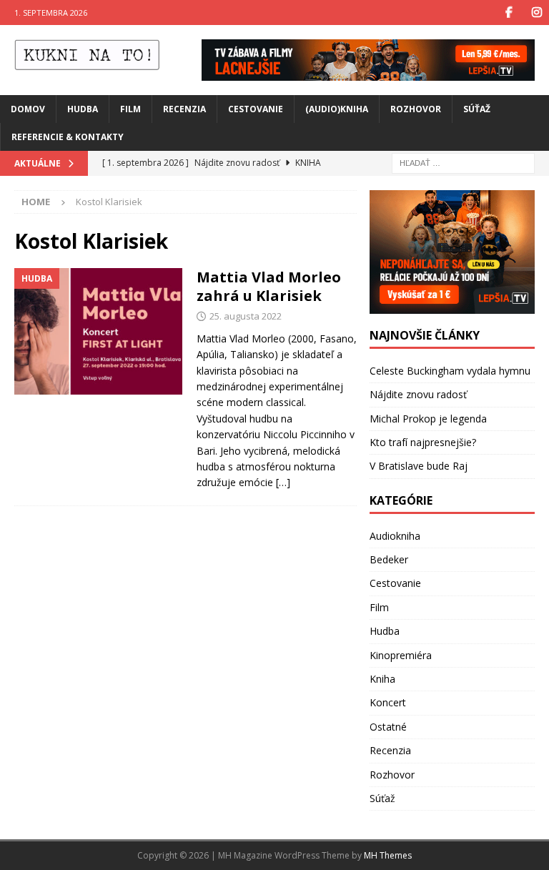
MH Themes (388, 855)
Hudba (82, 109)
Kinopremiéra (401, 655)
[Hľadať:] (463, 162)
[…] (283, 482)
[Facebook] (508, 12)
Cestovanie (255, 109)
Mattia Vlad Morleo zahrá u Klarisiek (269, 286)
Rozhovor (415, 109)
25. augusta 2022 (245, 316)
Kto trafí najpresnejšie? (423, 442)
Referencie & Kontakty (67, 137)
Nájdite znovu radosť (418, 394)
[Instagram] (536, 12)
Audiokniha (395, 536)
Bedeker (389, 559)
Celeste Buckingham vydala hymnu (450, 370)
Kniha (382, 679)
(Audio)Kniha (336, 109)
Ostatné (388, 726)
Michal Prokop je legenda (428, 418)
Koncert (388, 702)
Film (130, 109)
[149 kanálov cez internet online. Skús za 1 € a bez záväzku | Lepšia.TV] (368, 72)
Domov (28, 109)
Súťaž (476, 109)
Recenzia (184, 109)
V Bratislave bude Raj (419, 466)
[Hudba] (98, 331)
